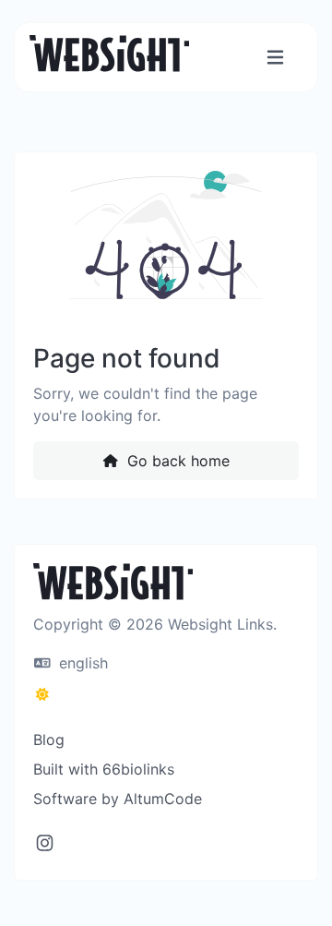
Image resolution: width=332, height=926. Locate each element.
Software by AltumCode (117, 798)
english (81, 663)
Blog (49, 739)
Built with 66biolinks (103, 769)
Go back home (176, 460)
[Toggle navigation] (275, 58)
